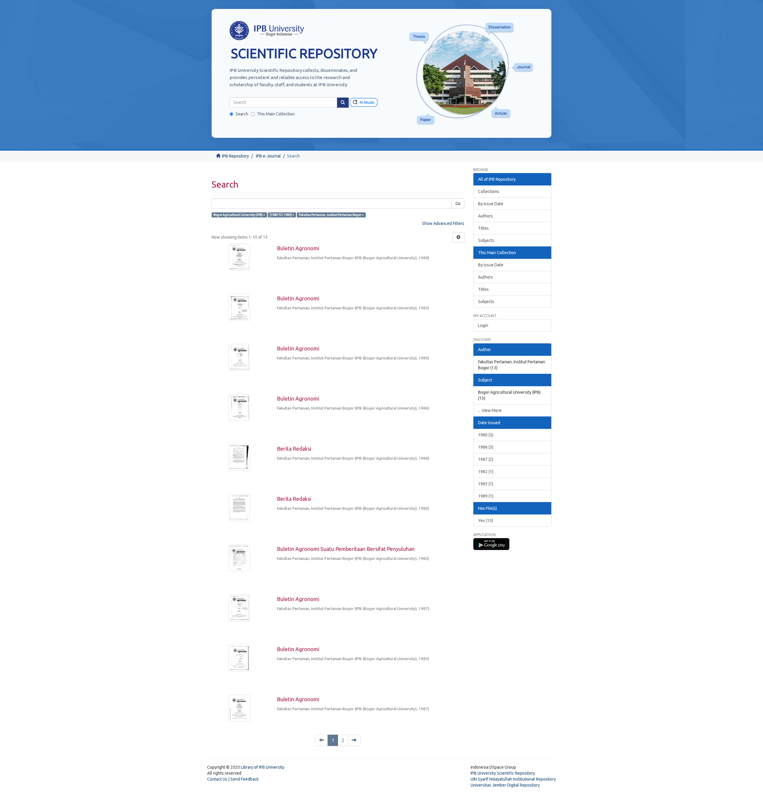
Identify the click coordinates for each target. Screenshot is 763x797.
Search (241, 114)
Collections (488, 191)
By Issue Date (490, 203)
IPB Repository (235, 156)
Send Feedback (244, 779)
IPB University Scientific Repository (503, 773)
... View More (490, 410)
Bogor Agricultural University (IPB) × (239, 215)
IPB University (271, 767)
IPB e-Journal (268, 156)
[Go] (343, 103)
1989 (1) (485, 496)
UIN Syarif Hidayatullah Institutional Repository (513, 779)
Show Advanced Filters (443, 223)
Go (457, 203)
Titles (483, 228)
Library (247, 767)
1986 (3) (485, 447)
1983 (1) (485, 483)
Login (483, 325)
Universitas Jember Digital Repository (505, 785)
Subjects (486, 240)
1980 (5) (485, 435)
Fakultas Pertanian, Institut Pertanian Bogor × (331, 215)
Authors (485, 216)
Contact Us (217, 779)
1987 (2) (485, 459)
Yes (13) (485, 520)
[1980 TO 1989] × (282, 215)
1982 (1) (485, 471)
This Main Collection (276, 114)
